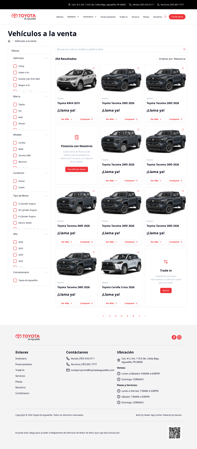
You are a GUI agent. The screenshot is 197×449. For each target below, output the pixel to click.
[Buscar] (184, 49)
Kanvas (178, 415)
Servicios (20, 375)
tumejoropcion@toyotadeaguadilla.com (92, 370)
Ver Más (65, 119)
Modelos (71, 16)
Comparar (85, 119)
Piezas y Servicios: (127, 385)
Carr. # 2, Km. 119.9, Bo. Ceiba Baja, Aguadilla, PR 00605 (99, 4)
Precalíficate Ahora (77, 169)
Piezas (146, 16)
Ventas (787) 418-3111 (143, 4)
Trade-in (124, 16)
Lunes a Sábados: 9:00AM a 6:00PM (141, 373)
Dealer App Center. (153, 415)
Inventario (88, 16)
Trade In (19, 370)
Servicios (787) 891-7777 (172, 4)
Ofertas (59, 16)
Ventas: (121, 367)
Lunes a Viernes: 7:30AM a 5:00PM (140, 390)
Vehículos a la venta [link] (25, 41)
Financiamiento (108, 16)
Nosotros (157, 16)
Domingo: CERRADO (133, 379)
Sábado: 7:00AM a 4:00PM (136, 396)
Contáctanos (177, 16)
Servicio (135, 16)
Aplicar (166, 290)
